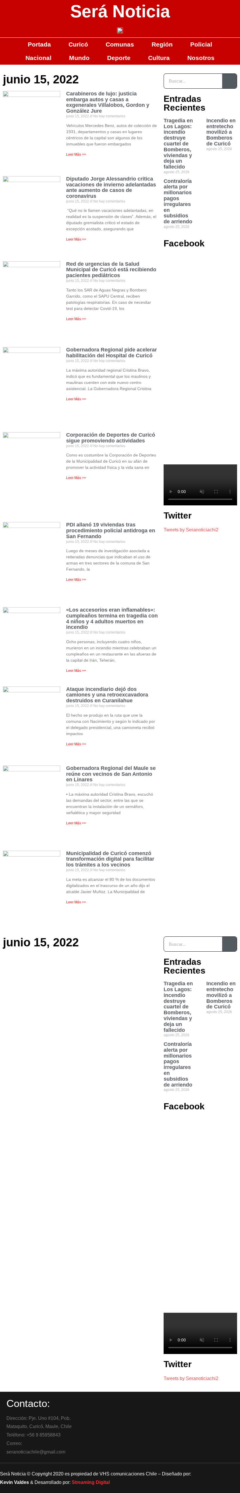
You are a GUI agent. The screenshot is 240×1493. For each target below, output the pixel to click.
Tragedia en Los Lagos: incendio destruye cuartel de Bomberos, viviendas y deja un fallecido (178, 144)
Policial (201, 44)
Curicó (78, 44)
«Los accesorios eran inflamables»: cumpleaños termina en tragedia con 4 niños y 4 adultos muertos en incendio (112, 618)
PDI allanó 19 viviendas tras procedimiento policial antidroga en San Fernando (110, 530)
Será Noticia (120, 11)
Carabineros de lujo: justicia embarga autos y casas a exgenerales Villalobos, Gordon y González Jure (107, 102)
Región (162, 44)
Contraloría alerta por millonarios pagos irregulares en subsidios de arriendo (178, 201)
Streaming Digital (91, 1482)
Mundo (79, 57)
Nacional (38, 57)
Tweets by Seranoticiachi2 (191, 529)
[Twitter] (225, 1471)
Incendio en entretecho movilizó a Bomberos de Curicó (221, 132)
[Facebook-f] (209, 1471)
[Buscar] (229, 81)
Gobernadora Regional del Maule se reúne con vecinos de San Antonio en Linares (111, 774)
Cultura (159, 57)
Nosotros (201, 57)
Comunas (120, 44)
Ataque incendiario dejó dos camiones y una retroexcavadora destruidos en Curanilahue (107, 695)
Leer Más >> (76, 154)
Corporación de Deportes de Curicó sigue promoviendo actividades (110, 438)
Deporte (119, 57)
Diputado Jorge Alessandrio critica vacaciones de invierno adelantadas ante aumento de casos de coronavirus (111, 187)
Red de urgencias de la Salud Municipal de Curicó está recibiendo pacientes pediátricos (111, 270)
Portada (39, 44)
